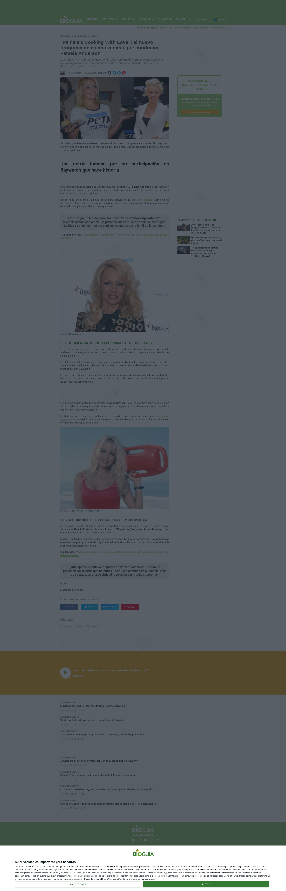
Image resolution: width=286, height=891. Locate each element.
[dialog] (143, 868)
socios (43, 866)
